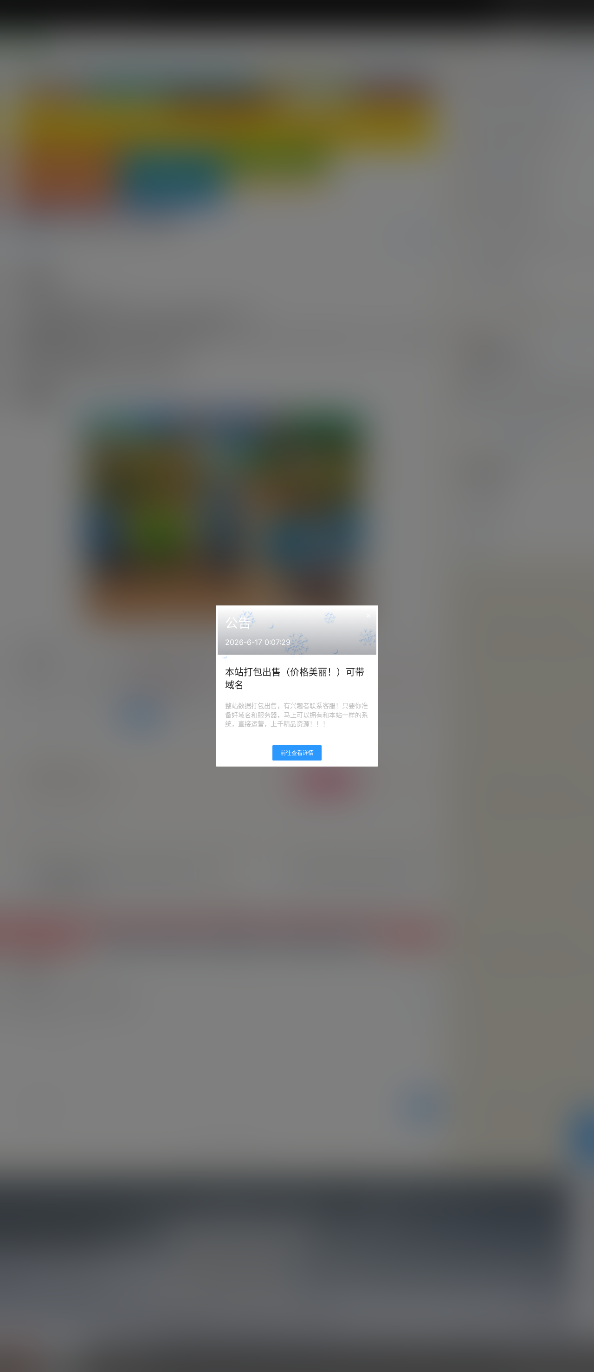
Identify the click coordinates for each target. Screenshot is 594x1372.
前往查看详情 (297, 752)
